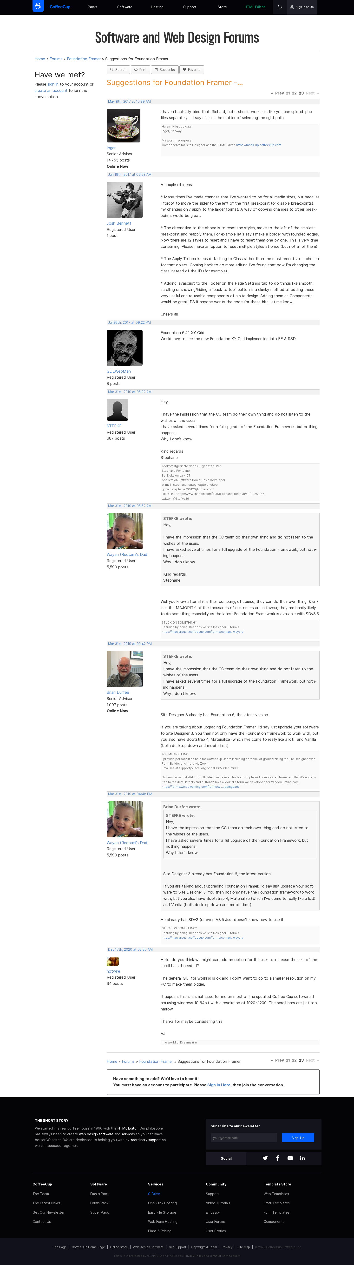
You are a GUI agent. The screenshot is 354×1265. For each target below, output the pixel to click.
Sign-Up (298, 1138)
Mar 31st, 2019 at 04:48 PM (130, 794)
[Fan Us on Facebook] (278, 1158)
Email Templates (277, 1203)
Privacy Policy (193, 1256)
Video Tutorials (218, 1203)
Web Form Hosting (162, 1221)
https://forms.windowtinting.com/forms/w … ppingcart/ (200, 786)
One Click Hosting (162, 1203)
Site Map (243, 1247)
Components (274, 1221)
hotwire (113, 971)
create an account (50, 90)
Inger (111, 147)
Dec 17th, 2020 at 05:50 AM (130, 949)
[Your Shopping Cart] (280, 7)
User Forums (216, 1221)
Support (190, 7)
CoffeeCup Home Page (88, 1247)
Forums (56, 58)
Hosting (157, 7)
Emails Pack (99, 1194)
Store (222, 7)
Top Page (60, 1247)
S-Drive (154, 1194)
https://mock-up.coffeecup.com (258, 145)
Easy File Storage (162, 1212)
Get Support (177, 1247)
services (128, 1134)
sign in (53, 84)
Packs (92, 7)
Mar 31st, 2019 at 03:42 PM (130, 644)
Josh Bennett (119, 223)
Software (124, 7)
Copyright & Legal (204, 1247)
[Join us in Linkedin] (303, 1158)
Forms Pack (99, 1203)
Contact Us (42, 1221)
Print (142, 70)
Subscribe (166, 70)
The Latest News (46, 1203)
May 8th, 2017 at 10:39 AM (129, 101)
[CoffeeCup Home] (60, 7)
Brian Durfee (118, 692)
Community (216, 1184)
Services (156, 1184)
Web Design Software (148, 1247)
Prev (279, 93)
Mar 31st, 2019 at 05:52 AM (129, 506)
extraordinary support (143, 1140)
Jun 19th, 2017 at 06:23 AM (129, 174)
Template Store (277, 1184)
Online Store (119, 1247)
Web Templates (276, 1194)
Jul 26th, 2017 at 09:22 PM (129, 322)
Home (39, 58)
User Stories (216, 1231)
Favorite (193, 70)
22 (294, 93)
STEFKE (114, 426)
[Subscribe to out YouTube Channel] (290, 1158)
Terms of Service (221, 1256)
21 (288, 93)
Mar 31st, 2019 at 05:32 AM (129, 392)
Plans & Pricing (159, 1231)
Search (119, 70)
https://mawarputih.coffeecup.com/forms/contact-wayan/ (202, 631)
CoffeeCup (42, 1184)
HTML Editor (254, 7)
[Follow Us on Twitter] (265, 1158)
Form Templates (276, 1212)
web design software (96, 1134)
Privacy (227, 1247)
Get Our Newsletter (49, 1212)
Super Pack (99, 1212)
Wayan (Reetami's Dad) (128, 554)
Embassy (213, 1212)
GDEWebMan (119, 371)
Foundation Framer (84, 58)
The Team (41, 1194)
